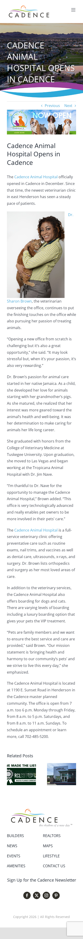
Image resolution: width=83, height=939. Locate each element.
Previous (52, 105)
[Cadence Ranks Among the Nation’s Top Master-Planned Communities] (21, 765)
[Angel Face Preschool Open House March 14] (61, 765)
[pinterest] (56, 895)
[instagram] (46, 895)
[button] (10, 774)
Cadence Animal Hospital (36, 176)
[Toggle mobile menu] (73, 9)
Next (68, 105)
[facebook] (27, 895)
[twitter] (36, 895)
